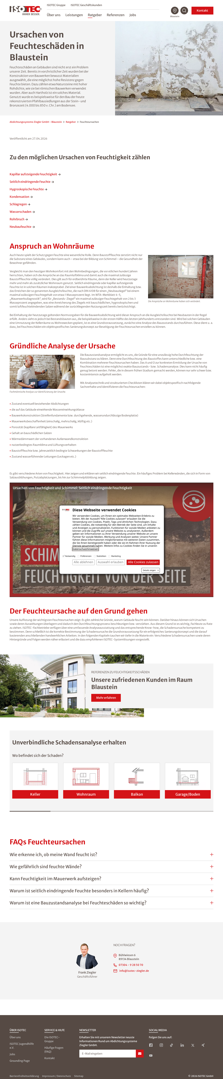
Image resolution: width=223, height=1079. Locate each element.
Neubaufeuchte (20, 227)
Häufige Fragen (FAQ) (53, 1049)
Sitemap (78, 1076)
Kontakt (202, 10)
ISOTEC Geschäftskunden (86, 5)
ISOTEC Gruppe (56, 5)
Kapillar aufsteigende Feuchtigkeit (33, 174)
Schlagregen (18, 204)
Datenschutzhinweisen (85, 549)
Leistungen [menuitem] (74, 15)
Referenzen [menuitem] (116, 15)
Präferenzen (85, 556)
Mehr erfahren (106, 698)
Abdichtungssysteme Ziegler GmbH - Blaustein (36, 121)
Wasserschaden (20, 212)
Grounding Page (20, 1060)
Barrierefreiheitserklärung (24, 1076)
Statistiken (101, 556)
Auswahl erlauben (110, 562)
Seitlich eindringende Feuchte (30, 182)
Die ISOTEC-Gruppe (52, 1039)
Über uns (15, 1037)
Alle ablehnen (83, 562)
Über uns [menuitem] (54, 15)
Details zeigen (149, 570)
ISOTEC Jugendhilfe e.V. (22, 1045)
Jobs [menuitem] (132, 15)
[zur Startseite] (26, 10)
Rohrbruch (17, 219)
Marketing (116, 556)
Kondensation (19, 197)
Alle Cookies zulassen (143, 562)
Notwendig (70, 556)
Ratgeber (71, 121)
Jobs (12, 1054)
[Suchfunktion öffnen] (184, 11)
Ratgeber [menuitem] (95, 15)
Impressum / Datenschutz (56, 1076)
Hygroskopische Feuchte (27, 189)
